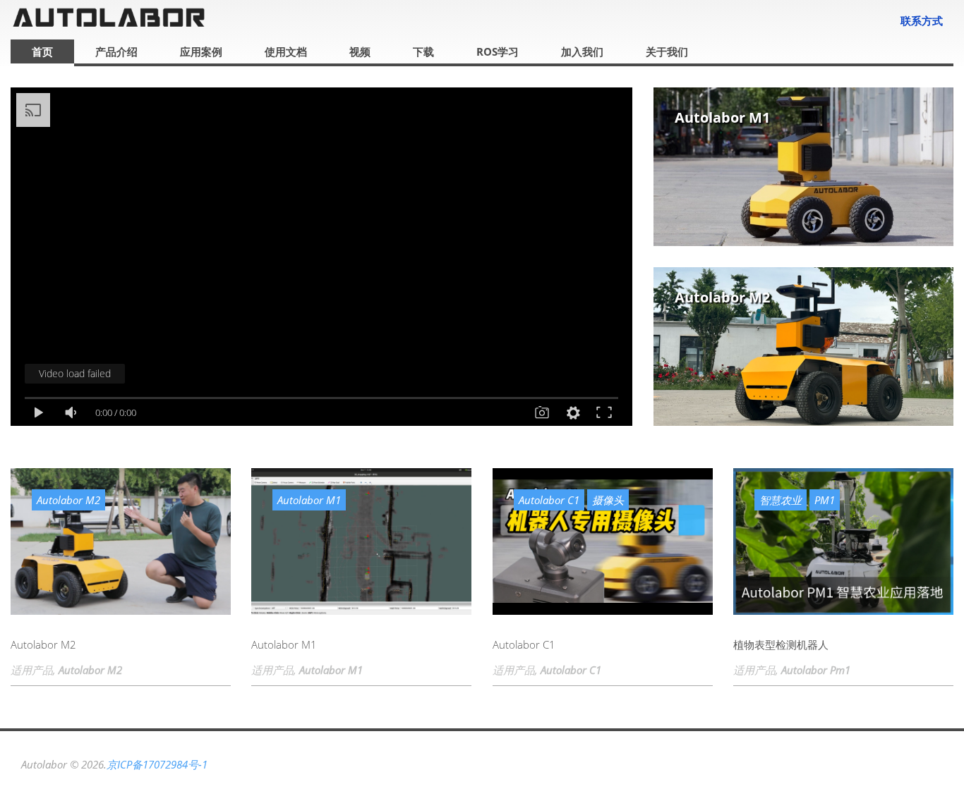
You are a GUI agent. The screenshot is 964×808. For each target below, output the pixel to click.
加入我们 (582, 51)
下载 (423, 51)
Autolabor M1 (722, 117)
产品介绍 (116, 51)
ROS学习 (497, 51)
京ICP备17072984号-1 (157, 764)
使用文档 (286, 51)
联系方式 (921, 20)
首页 (42, 51)
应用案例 (201, 51)
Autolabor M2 (722, 297)
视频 (359, 51)
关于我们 (667, 51)
